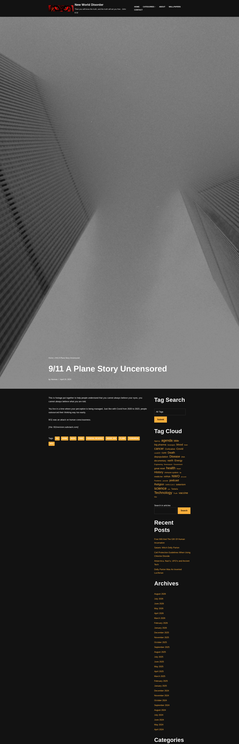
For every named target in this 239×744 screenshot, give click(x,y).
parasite (165, 481)
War (155, 497)
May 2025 (158, 666)
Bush (73, 438)
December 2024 (161, 691)
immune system (171, 472)
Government (178, 464)
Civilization (170, 449)
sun (169, 489)
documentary (160, 461)
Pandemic (157, 481)
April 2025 (159, 671)
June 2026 (159, 603)
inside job (111, 438)
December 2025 (161, 632)
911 (57, 438)
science (160, 488)
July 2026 (158, 599)
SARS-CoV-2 (170, 485)
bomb (64, 438)
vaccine (183, 492)
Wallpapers (175, 7)
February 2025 (161, 681)
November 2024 (161, 695)
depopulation (161, 456)
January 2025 (160, 686)
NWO (176, 476)
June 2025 (159, 662)
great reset (159, 468)
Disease (174, 456)
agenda (167, 440)
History (158, 472)
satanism (181, 484)
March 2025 (159, 676)
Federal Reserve (95, 438)
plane (122, 438)
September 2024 (161, 705)
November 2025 (161, 637)
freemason (168, 464)
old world (183, 477)
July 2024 (158, 715)
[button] (155, 6)
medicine (158, 476)
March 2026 (159, 618)
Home (136, 7)
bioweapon (171, 445)
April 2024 (159, 729)
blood (179, 444)
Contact (138, 10)
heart (179, 469)
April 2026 (159, 613)
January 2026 (160, 628)
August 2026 (160, 594)
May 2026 (158, 608)
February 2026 (161, 623)
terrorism (134, 438)
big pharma (160, 444)
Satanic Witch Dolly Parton (166, 547)
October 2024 (160, 700)
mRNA (167, 476)
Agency (157, 441)
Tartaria (174, 489)
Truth (175, 493)
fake (81, 438)
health (170, 468)
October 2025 (160, 642)
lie (180, 473)
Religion (159, 484)
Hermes (54, 379)
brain (186, 445)
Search (184, 511)
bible (176, 440)
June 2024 (159, 720)
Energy (178, 460)
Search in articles (162, 505)
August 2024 (160, 710)
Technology (163, 493)
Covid (179, 448)
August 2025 (160, 652)
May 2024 (158, 724)
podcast (174, 480)
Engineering (158, 464)
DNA (183, 457)
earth (170, 460)
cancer (159, 448)
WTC (51, 444)
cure (164, 452)
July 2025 (158, 657)
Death (171, 452)
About (162, 7)
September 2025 (161, 647)
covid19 (157, 453)
